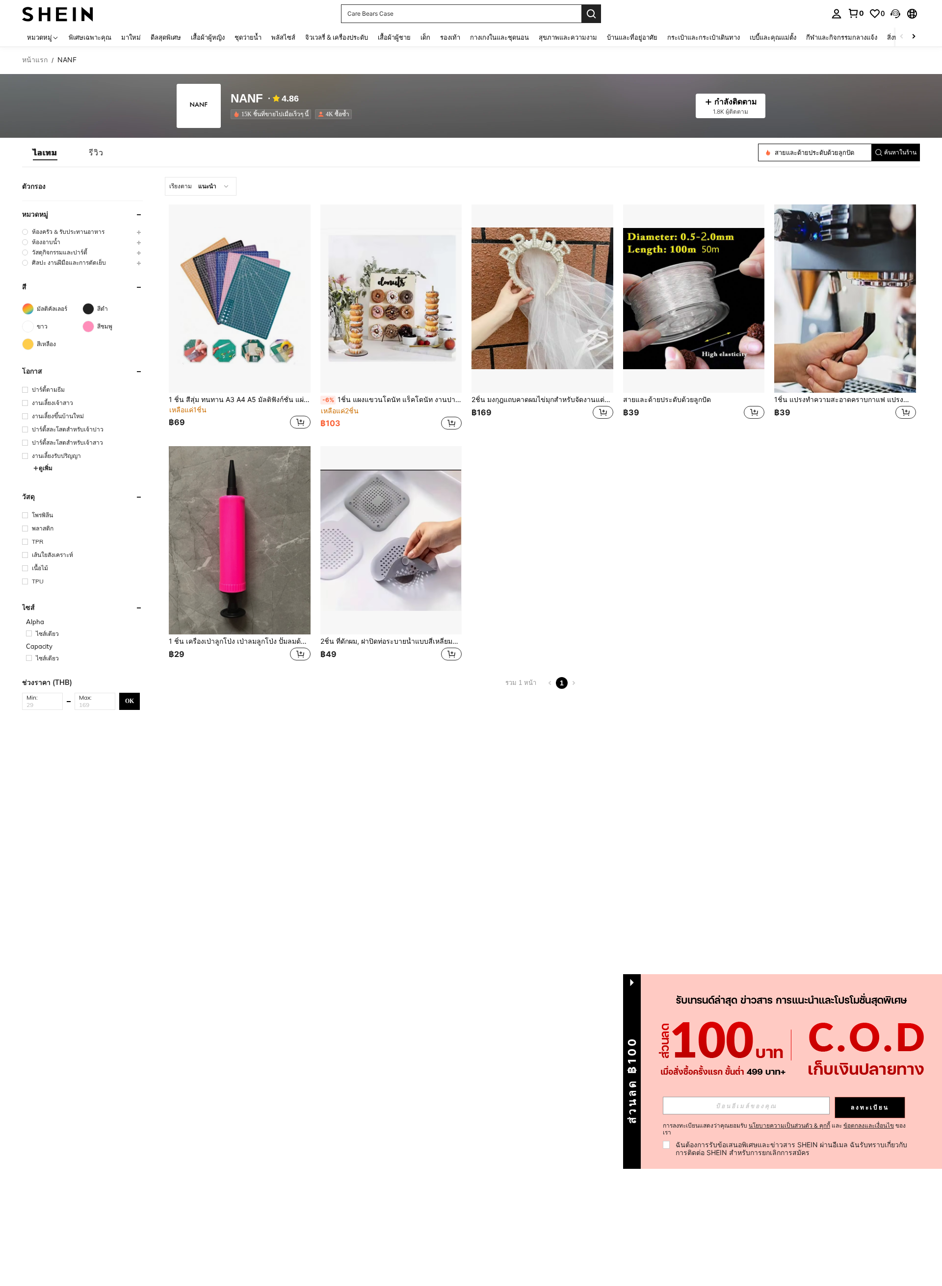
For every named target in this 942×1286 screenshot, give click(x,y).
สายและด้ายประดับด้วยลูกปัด (667, 399)
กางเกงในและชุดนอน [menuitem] (499, 37)
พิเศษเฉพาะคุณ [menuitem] (90, 37)
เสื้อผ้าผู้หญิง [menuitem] (208, 37)
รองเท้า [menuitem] (450, 37)
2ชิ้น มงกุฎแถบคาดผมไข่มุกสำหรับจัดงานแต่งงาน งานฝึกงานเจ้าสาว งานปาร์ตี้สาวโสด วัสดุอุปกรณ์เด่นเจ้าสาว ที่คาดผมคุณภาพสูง (542, 399)
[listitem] (273, 114)
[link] (855, 13)
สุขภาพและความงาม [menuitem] (568, 37)
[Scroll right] (913, 37)
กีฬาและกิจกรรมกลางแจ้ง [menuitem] (841, 37)
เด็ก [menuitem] (425, 37)
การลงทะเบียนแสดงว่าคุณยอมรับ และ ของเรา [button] (784, 1129)
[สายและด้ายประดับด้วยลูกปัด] (694, 298)
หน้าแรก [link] (35, 60)
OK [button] (129, 701)
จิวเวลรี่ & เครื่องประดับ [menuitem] (336, 37)
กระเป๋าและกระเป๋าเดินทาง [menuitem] (703, 37)
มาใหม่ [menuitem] (131, 37)
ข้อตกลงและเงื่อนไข (868, 1125)
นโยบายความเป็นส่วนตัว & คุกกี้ (789, 1125)
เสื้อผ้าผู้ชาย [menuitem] (394, 37)
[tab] (45, 152)
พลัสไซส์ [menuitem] (283, 37)
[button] (895, 14)
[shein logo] (57, 13)
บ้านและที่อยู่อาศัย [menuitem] (632, 37)
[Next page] (573, 683)
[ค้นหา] (591, 13)
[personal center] (836, 14)
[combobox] (200, 186)
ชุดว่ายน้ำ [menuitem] (248, 37)
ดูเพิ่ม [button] (45, 468)
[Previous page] (550, 683)
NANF (247, 99)
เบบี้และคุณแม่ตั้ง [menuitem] (773, 37)
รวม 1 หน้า (520, 682)
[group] (82, 231)
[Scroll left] (901, 37)
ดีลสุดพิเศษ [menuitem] (166, 37)
